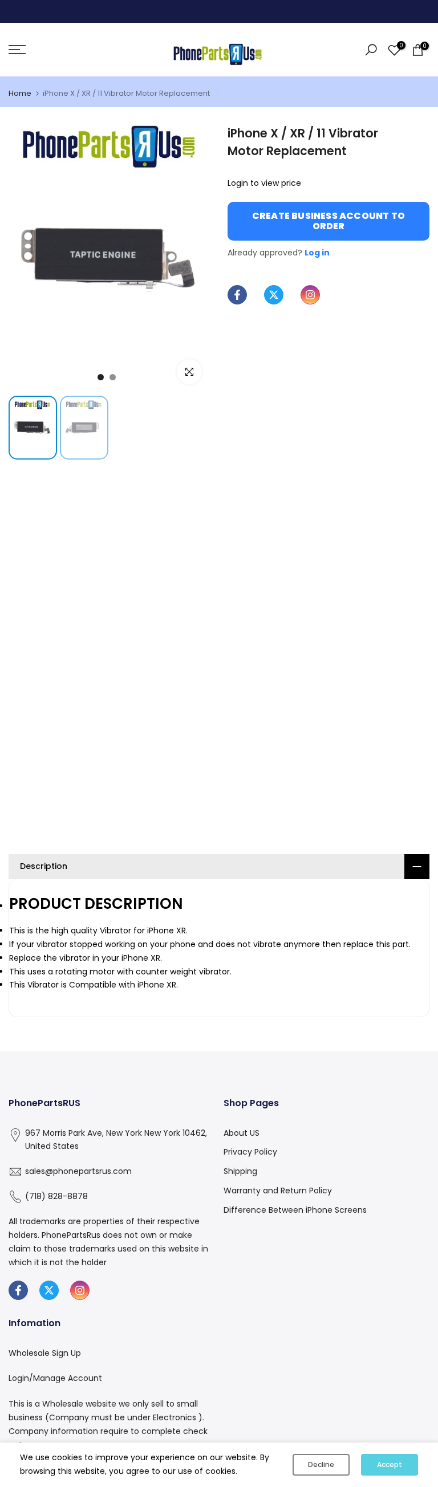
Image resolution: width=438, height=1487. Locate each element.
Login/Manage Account (55, 1378)
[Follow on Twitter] (273, 294)
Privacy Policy (250, 1151)
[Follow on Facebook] (237, 294)
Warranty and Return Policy (278, 1190)
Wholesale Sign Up (45, 1353)
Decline (321, 1464)
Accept (389, 1464)
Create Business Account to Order (328, 221)
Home (20, 93)
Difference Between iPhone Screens (295, 1210)
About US (241, 1133)
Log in (317, 252)
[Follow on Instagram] (310, 294)
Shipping (240, 1171)
